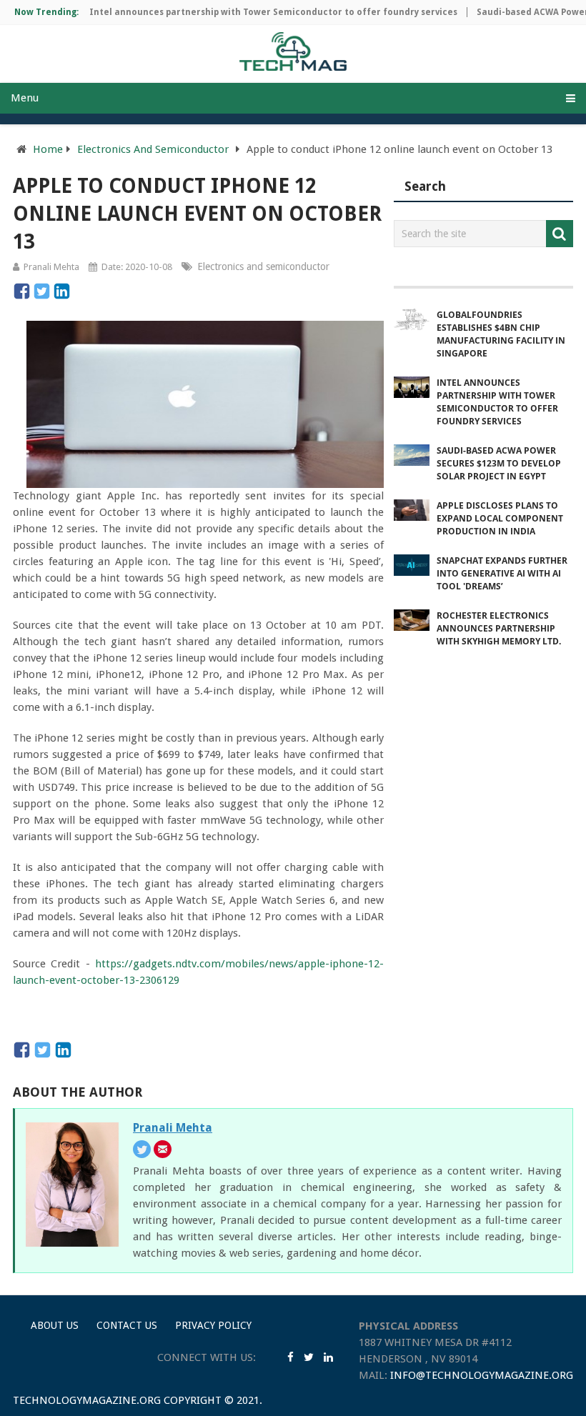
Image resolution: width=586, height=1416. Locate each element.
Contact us (126, 1325)
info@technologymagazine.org (481, 1375)
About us (55, 1325)
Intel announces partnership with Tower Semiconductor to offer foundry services (260, 12)
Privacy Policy (213, 1325)
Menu (25, 97)
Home (48, 149)
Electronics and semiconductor (263, 266)
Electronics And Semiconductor (153, 149)
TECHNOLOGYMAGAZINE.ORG (87, 1400)
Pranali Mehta (51, 266)
